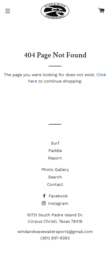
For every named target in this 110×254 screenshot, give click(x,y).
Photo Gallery (55, 169)
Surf (55, 143)
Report (55, 158)
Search (55, 177)
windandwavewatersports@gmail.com (55, 231)
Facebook (57, 196)
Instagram (57, 203)
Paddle (55, 150)
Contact (55, 184)
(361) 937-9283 (55, 238)
